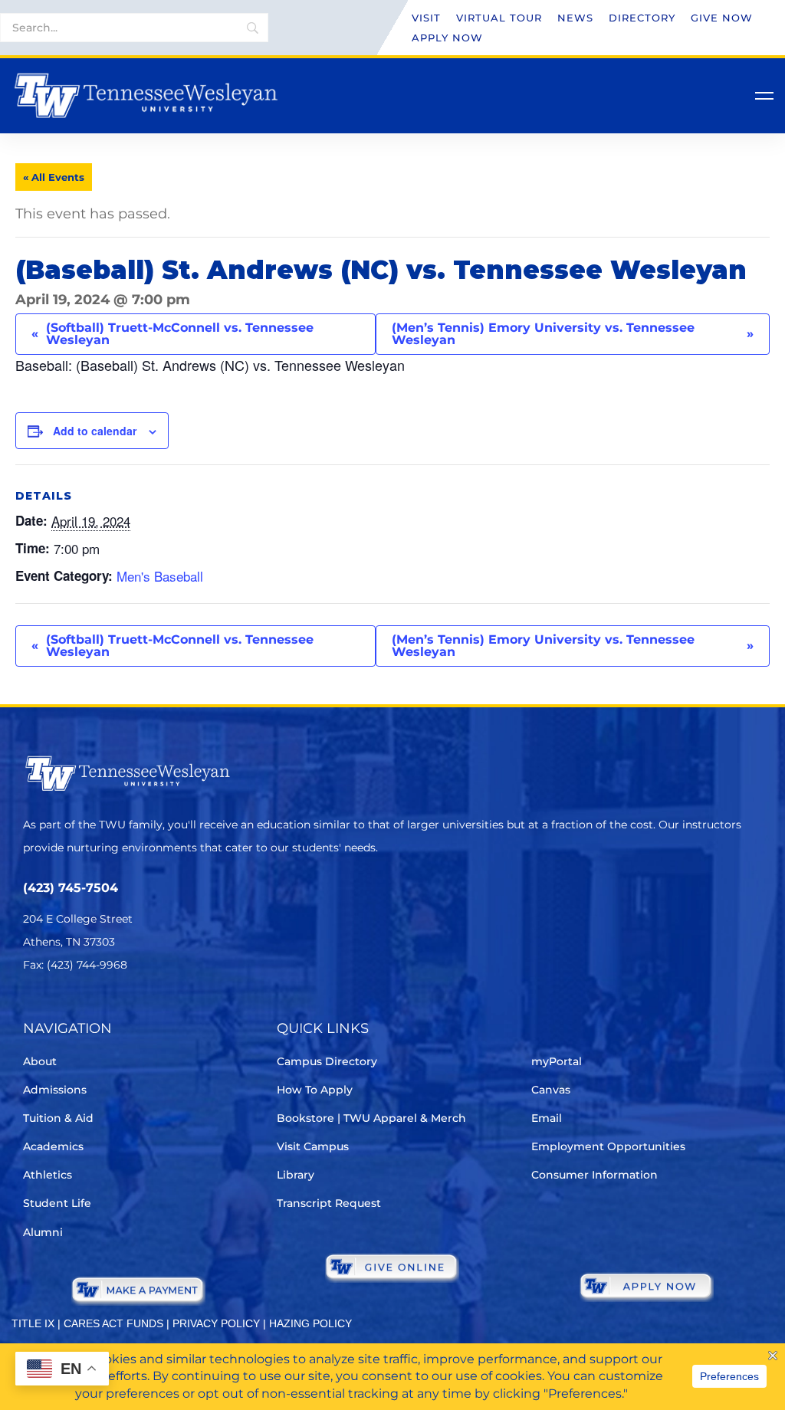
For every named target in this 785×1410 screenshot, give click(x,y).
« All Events (53, 177)
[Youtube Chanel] (161, 1010)
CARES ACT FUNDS (113, 1323)
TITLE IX (32, 1323)
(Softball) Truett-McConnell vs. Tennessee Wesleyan (172, 334)
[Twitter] (32, 1010)
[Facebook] (75, 1010)
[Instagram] (118, 1010)
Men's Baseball (160, 575)
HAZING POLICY (310, 1323)
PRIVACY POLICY (216, 1323)
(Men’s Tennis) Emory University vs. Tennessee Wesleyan (573, 334)
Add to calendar (94, 430)
